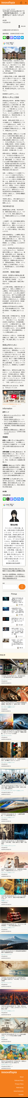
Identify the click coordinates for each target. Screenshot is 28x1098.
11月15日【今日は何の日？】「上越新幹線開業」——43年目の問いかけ (13, 814)
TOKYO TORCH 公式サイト (12, 419)
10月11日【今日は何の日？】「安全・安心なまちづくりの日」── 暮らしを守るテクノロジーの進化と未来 (14, 1007)
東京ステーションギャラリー (12, 415)
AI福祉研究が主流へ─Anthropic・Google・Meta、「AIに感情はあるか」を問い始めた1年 (18, 610)
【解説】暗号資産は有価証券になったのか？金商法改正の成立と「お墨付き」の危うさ (17, 600)
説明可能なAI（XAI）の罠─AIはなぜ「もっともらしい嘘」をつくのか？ (18, 620)
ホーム (4, 9)
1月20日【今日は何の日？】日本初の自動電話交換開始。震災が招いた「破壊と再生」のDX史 (14, 703)
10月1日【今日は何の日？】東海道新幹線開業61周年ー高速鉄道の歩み (14, 951)
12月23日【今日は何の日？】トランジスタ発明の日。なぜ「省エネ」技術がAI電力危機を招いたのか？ (13, 897)
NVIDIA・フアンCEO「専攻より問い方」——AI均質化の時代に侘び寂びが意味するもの (17, 642)
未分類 (8, 9)
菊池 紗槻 (23, 26)
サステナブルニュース (6, 1064)
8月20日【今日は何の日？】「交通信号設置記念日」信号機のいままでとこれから (13, 759)
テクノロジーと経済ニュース (7, 707)
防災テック (10, 792)
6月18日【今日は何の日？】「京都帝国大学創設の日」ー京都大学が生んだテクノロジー (14, 870)
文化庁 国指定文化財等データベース (14, 423)
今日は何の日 (6, 22)
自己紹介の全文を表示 (13, 563)
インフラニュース (5, 790)
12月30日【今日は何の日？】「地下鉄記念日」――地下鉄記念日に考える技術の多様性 (13, 676)
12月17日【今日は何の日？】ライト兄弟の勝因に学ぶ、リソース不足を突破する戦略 (13, 1035)
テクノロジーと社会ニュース (7, 706)
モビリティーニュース (6, 679)
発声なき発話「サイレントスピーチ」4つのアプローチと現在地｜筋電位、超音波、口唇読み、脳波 (18, 631)
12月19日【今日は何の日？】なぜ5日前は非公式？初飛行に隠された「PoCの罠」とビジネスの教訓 (13, 979)
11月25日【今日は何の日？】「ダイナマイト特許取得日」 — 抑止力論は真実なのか (13, 925)
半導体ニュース (4, 900)
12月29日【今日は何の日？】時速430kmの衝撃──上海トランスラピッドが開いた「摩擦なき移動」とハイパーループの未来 (13, 732)
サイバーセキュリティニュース (8, 845)
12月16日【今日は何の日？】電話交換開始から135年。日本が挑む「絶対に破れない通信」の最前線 (14, 842)
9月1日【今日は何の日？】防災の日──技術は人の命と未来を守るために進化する (13, 1062)
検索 (4, 583)
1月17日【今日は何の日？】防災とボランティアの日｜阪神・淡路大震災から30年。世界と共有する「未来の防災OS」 (13, 787)
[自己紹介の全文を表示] (21, 563)
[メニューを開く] (26, 3)
